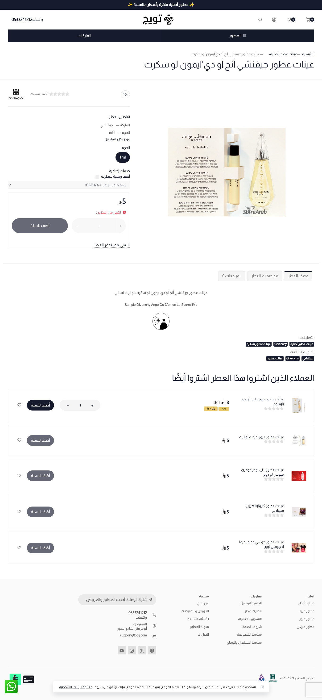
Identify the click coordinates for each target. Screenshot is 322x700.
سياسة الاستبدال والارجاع (244, 642)
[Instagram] (132, 650)
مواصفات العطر (264, 276)
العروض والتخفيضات (195, 611)
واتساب (37, 19)
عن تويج (203, 603)
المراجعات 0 (231, 276)
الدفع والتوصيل (251, 603)
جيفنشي (307, 358)
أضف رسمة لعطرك (115, 176)
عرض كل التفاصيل (117, 139)
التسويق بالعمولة (250, 619)
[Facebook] (152, 650)
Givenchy (280, 344)
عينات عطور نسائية (259, 344)
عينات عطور (275, 358)
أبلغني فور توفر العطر (112, 245)
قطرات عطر (253, 611)
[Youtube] (122, 650)
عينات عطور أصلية (301, 344)
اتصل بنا (203, 634)
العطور (235, 36)
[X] (142, 650)
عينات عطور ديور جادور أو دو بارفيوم (263, 401)
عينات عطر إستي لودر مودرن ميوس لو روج (262, 472)
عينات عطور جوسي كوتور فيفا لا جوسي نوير (261, 544)
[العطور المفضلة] (19, 405)
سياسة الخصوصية (249, 634)
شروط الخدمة (252, 627)
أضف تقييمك (38, 94)
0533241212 (22, 19)
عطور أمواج (306, 603)
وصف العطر (298, 276)
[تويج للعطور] (160, 19)
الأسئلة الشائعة (198, 619)
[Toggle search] (260, 19)
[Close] (262, 687)
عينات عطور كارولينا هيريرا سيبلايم (265, 508)
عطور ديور (306, 619)
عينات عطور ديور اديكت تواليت (261, 437)
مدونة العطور (199, 627)
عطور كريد (306, 611)
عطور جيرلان (305, 627)
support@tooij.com (133, 635)
